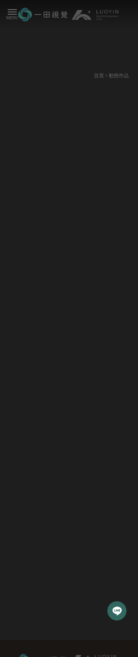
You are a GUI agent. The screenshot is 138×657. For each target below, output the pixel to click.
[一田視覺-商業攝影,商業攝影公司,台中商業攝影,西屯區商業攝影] (69, 15)
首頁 (99, 75)
